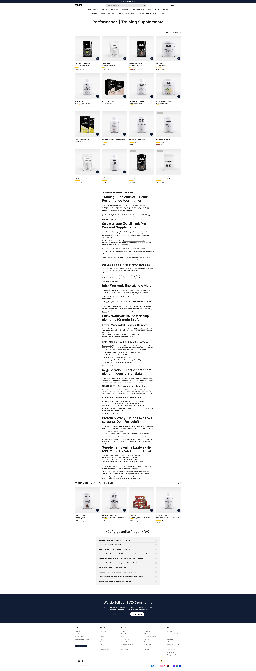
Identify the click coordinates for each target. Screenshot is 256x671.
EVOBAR (123, 631)
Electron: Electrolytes (108, 101)
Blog (145, 641)
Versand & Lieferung (80, 636)
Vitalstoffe (125, 9)
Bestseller (103, 13)
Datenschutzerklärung (173, 644)
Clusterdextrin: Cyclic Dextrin (137, 139)
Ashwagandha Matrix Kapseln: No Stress (113, 139)
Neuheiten (148, 13)
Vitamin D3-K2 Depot (162, 515)
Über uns (165, 9)
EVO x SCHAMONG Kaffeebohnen (165, 177)
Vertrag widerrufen (80, 645)
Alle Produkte (95, 13)
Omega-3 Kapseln (126, 647)
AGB (168, 641)
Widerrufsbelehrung (172, 647)
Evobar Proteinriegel (135, 515)
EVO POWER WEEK (149, 647)
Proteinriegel (120, 13)
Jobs (168, 636)
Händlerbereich (171, 652)
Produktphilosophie (149, 644)
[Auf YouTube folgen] (79, 661)
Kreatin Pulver (106, 63)
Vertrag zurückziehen (172, 655)
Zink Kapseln (124, 649)
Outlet (149, 9)
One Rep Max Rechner (150, 636)
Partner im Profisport (172, 634)
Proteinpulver (92, 9)
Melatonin (123, 636)
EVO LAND (157, 9)
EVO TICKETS (147, 649)
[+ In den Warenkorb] (97, 58)
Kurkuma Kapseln (125, 639)
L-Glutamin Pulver (80, 177)
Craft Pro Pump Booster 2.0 (82, 63)
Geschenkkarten (104, 649)
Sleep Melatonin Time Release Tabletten (113, 177)
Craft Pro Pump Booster (135, 63)
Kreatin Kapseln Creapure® (136, 101)
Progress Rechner (149, 639)
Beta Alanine (159, 63)
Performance (114, 9)
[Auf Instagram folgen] (75, 661)
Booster (102, 639)
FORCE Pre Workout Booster (137, 177)
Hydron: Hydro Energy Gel (82, 139)
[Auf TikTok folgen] (82, 661)
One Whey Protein (80, 515)
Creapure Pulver (125, 641)
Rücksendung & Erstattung (82, 639)
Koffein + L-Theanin (80, 101)
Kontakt (77, 634)
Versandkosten (171, 649)
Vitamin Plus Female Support (164, 101)
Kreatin (127, 13)
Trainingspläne (148, 631)
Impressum (170, 639)
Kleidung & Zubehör (138, 9)
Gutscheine (161, 13)
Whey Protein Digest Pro (109, 515)
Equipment (141, 13)
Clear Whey (124, 634)
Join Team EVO (79, 641)
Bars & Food (103, 9)
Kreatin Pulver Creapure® (163, 139)
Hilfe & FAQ (78, 631)
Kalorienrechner (148, 634)
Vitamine (102, 644)
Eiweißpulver (116, 439)
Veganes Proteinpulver (127, 644)
